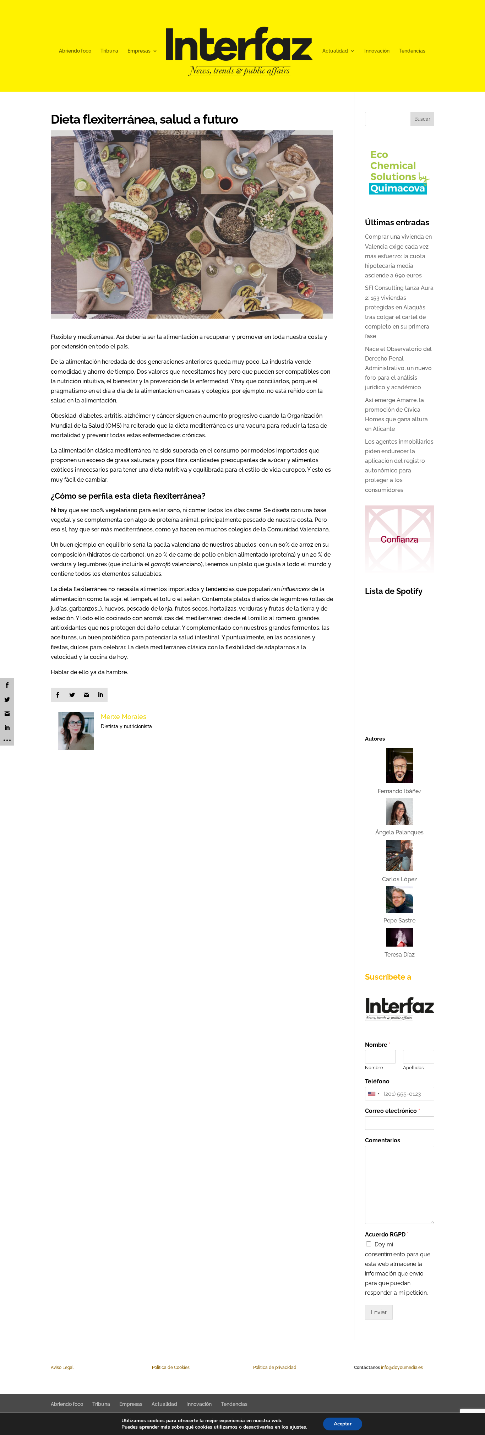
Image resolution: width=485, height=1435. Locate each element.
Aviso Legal (62, 1367)
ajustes (298, 1427)
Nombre (378, 1044)
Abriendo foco (75, 51)
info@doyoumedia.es (402, 1367)
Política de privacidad (274, 1367)
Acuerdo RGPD (387, 1234)
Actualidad (335, 51)
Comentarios (382, 1140)
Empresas (139, 51)
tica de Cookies (174, 1367)
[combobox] (373, 1093)
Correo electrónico (392, 1111)
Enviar (379, 1312)
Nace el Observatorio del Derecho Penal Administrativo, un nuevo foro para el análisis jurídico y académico (398, 368)
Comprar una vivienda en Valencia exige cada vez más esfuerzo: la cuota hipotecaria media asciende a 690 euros (398, 256)
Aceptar (343, 1423)
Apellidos (413, 1067)
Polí (155, 1367)
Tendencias (412, 51)
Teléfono (377, 1081)
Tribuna (109, 51)
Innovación (376, 51)
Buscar (422, 119)
